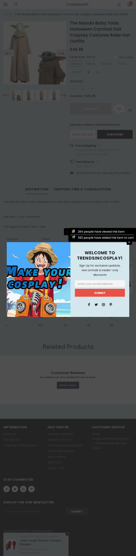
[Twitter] (96, 304)
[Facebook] (89, 304)
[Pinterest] (110, 304)
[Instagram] (103, 304)
